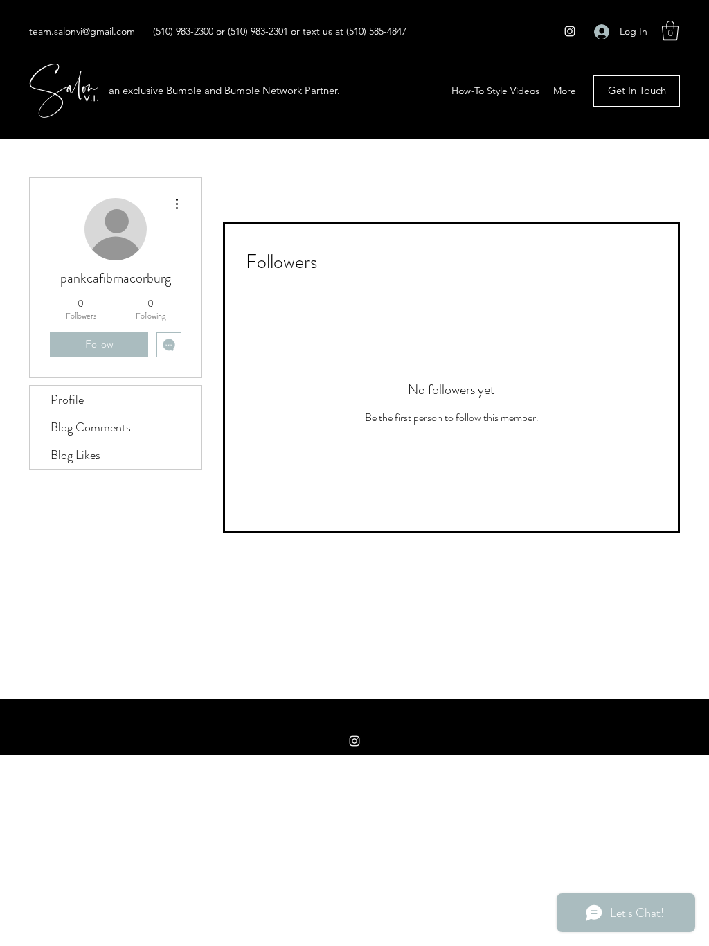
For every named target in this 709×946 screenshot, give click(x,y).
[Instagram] (570, 31)
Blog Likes (75, 455)
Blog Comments (91, 427)
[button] (670, 31)
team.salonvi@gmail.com (82, 31)
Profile (67, 400)
